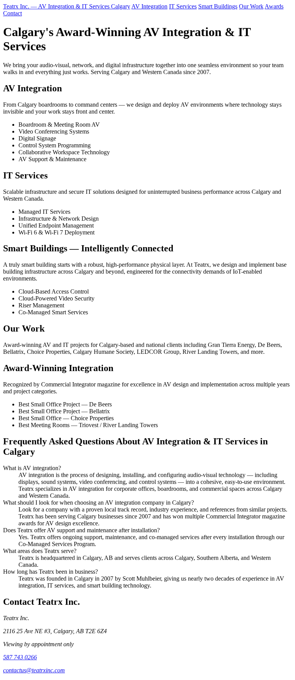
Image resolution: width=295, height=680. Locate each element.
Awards (274, 6)
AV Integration (149, 6)
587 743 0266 (20, 657)
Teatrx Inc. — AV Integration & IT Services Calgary (66, 6)
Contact (12, 13)
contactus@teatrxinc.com (34, 670)
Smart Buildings (217, 6)
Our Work (251, 6)
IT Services (183, 6)
